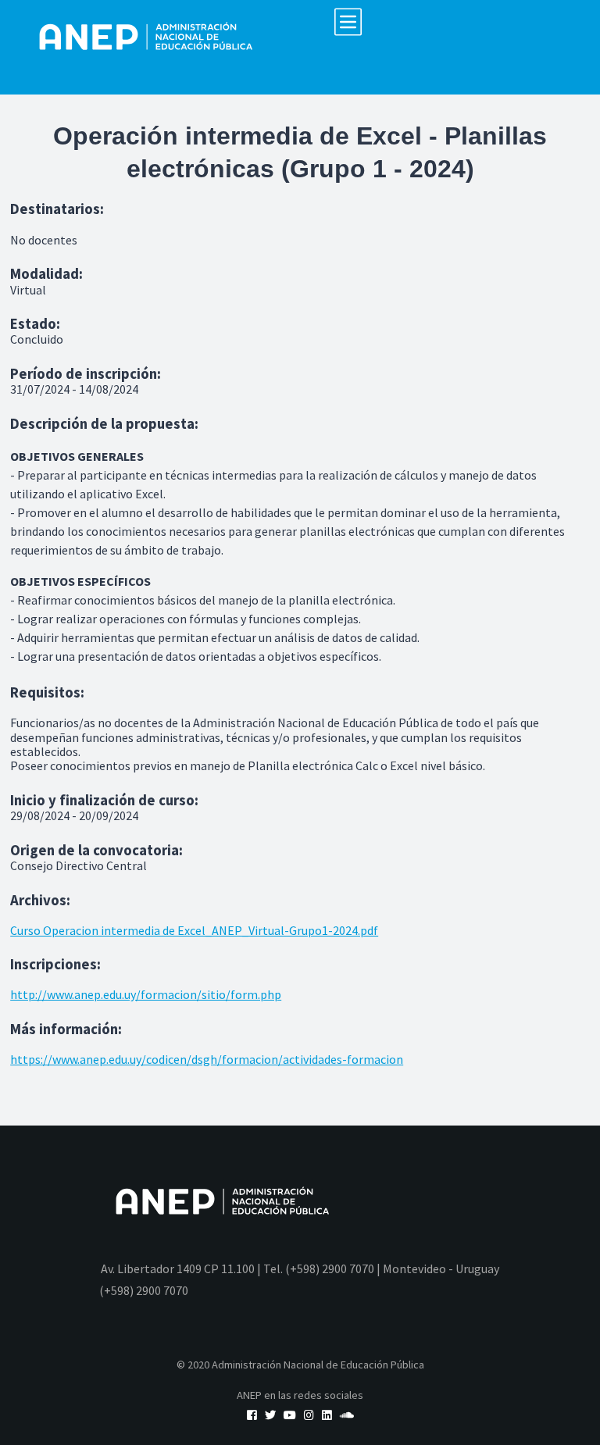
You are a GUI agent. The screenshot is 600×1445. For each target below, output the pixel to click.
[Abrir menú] (348, 22)
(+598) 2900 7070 (143, 1290)
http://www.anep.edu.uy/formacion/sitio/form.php (145, 994)
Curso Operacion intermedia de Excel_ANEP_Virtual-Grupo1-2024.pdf (194, 930)
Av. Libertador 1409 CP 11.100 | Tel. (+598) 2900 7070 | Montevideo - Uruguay (300, 1268)
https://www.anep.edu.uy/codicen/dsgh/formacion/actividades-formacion (206, 1059)
